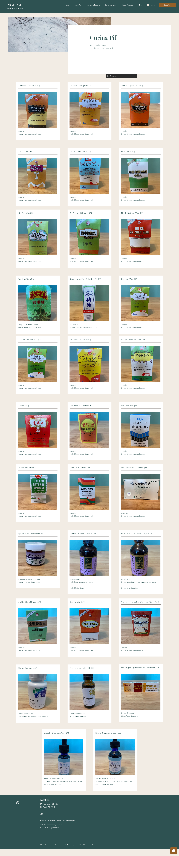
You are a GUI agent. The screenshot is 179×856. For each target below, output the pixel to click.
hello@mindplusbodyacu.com (51, 825)
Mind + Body (15, 5)
